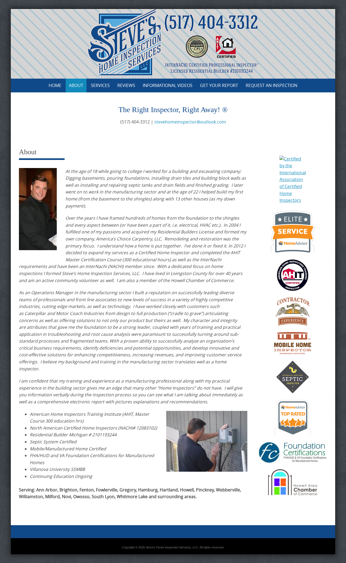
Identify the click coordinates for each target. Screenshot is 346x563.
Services (100, 85)
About (76, 85)
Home (55, 85)
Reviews (126, 85)
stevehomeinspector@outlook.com (190, 122)
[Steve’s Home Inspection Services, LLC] (173, 42)
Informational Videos (167, 85)
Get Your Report (219, 85)
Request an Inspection (271, 85)
